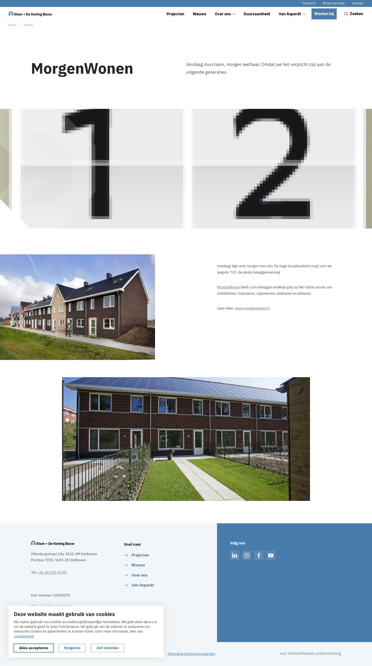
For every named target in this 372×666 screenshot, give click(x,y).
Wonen (28, 25)
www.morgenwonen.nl (252, 308)
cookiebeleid (24, 636)
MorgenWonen (228, 287)
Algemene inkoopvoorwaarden (191, 654)
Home (12, 25)
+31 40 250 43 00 (52, 572)
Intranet (357, 3)
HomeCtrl (309, 3)
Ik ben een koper (334, 3)
